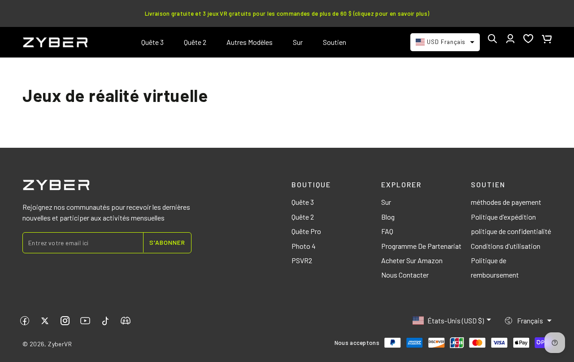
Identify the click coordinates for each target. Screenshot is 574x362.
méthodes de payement (506, 202)
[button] (492, 38)
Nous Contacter (405, 274)
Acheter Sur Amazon (412, 260)
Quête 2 (302, 216)
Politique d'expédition (503, 216)
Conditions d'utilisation (505, 246)
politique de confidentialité (511, 231)
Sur (386, 202)
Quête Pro (306, 231)
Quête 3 (302, 202)
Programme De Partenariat (421, 246)
